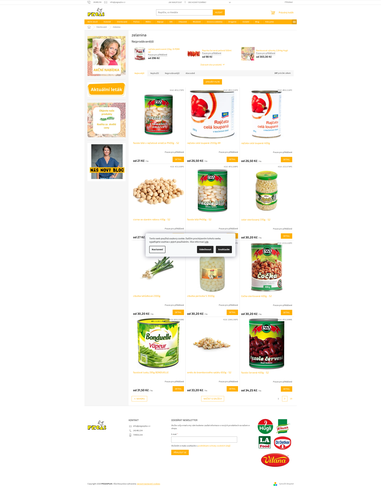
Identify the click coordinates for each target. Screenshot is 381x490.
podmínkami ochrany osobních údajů (214, 445)
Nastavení (157, 249)
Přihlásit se (180, 452)
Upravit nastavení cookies (148, 483)
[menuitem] (92, 21)
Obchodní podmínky (197, 2)
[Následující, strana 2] (284, 398)
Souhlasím (224, 249)
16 (291, 398)
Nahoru (141, 398)
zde (206, 242)
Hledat (218, 12)
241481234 (138, 430)
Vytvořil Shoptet (286, 483)
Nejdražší (154, 73)
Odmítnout (205, 249)
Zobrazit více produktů (211, 64)
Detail (178, 159)
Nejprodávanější (172, 73)
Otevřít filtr (213, 82)
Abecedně (190, 73)
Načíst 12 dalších (213, 398)
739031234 (138, 434)
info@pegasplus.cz (141, 426)
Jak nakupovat (175, 2)
